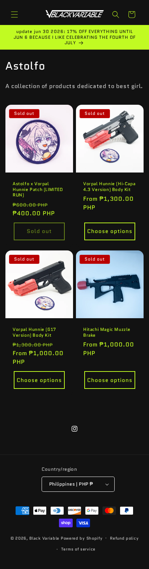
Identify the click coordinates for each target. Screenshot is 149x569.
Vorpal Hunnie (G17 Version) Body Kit (34, 332)
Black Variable (44, 538)
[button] (14, 14)
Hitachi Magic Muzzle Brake (107, 332)
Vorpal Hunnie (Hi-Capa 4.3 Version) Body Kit (109, 186)
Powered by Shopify (82, 538)
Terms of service (78, 549)
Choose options (109, 231)
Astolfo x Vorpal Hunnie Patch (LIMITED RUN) (38, 189)
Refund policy (124, 538)
